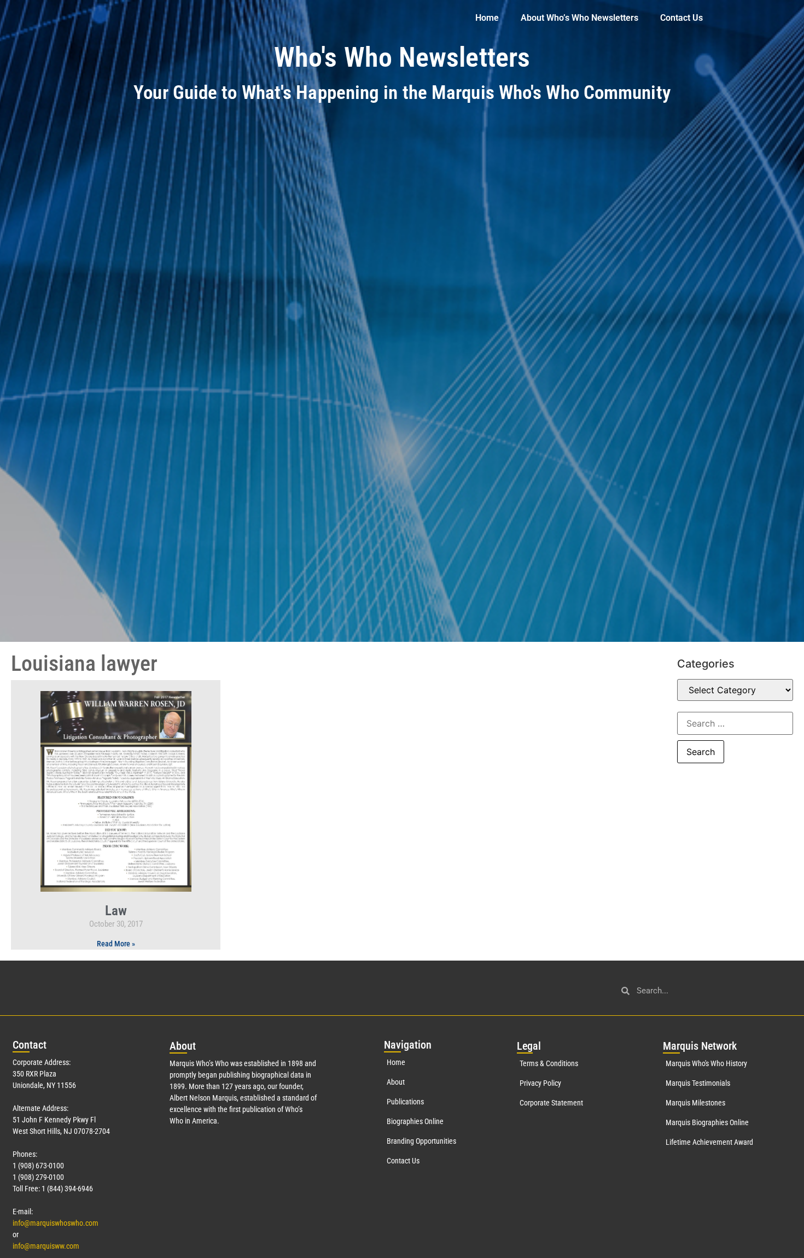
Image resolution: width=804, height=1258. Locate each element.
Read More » (116, 943)
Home (487, 18)
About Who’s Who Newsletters (579, 18)
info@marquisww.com (46, 1246)
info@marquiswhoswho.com (55, 1223)
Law (116, 910)
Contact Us (681, 18)
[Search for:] (735, 723)
